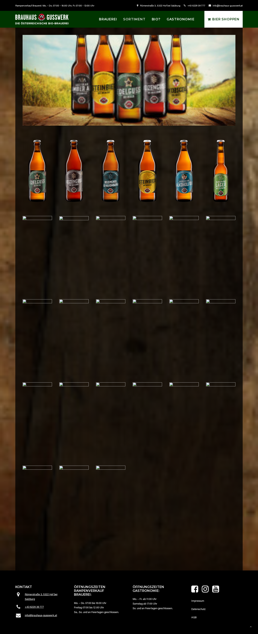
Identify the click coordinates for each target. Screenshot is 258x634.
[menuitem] (159, 5)
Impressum (197, 601)
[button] (194, 591)
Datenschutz (198, 609)
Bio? (156, 19)
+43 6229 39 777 (196, 5)
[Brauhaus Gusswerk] (42, 18)
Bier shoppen (225, 19)
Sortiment (134, 19)
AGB (194, 617)
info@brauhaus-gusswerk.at (228, 5)
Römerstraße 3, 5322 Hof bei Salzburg (160, 5)
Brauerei (108, 19)
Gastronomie (181, 19)
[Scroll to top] (251, 626)
